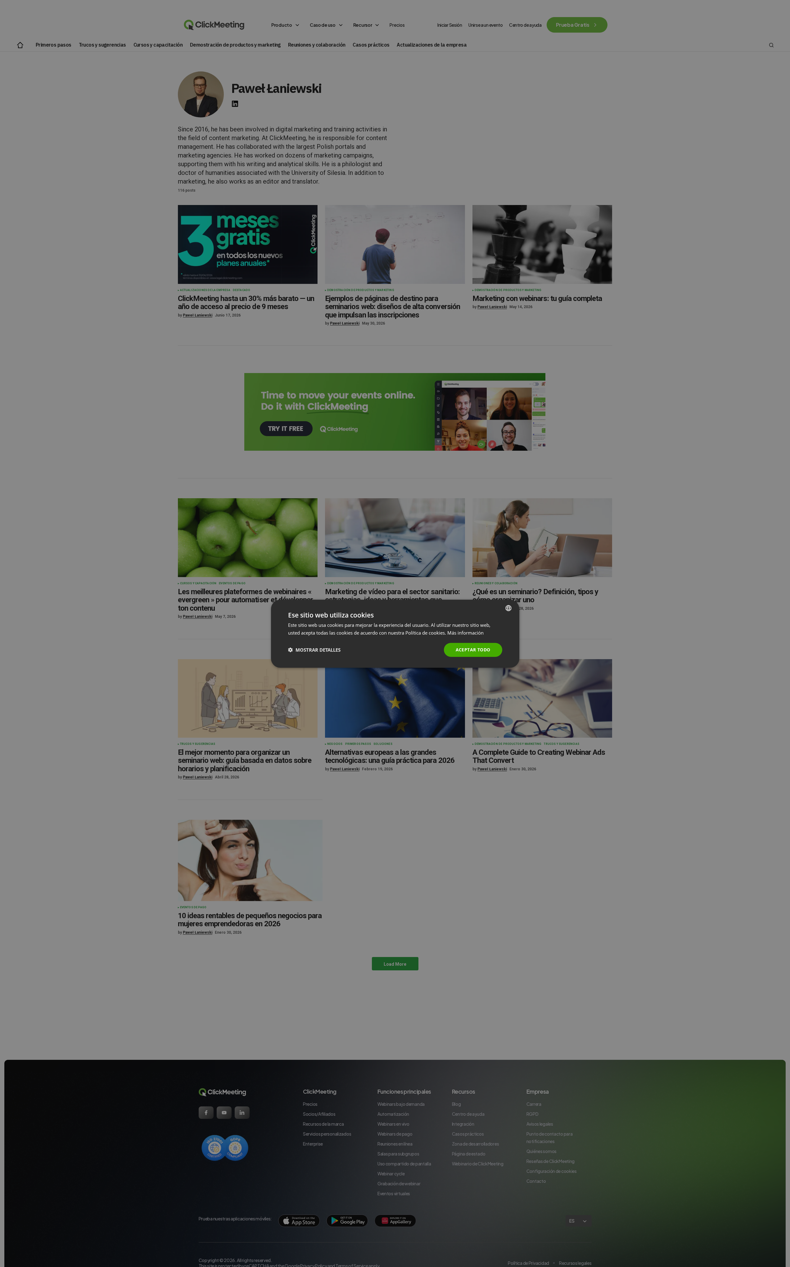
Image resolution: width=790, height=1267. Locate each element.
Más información (465, 632)
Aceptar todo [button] (473, 649)
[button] (314, 649)
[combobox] (508, 608)
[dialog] (395, 633)
